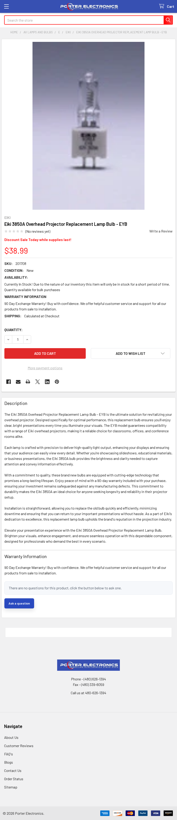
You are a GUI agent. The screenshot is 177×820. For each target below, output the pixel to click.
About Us (11, 737)
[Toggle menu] (6, 6)
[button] (130, 353)
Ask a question (19, 603)
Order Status (13, 779)
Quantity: (13, 329)
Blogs (8, 762)
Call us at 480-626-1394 (88, 693)
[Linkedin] (47, 382)
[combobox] (88, 20)
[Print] (28, 382)
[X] (37, 382)
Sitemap (10, 787)
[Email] (18, 382)
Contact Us (12, 770)
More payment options (45, 368)
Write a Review (161, 231)
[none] (88, 126)
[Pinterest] (57, 382)
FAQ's (8, 754)
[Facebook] (8, 382)
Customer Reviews (18, 745)
